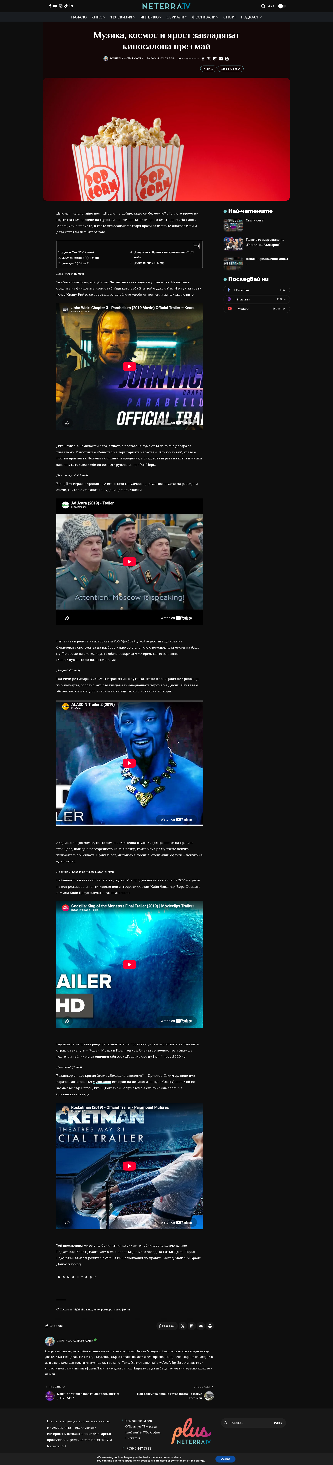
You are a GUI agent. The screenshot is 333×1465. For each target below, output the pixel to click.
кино (89, 1309)
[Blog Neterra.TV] (166, 6)
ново (117, 1309)
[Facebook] (50, 6)
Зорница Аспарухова (126, 58)
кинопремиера (103, 1309)
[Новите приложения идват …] (233, 263)
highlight (79, 1309)
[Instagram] (60, 6)
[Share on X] (209, 59)
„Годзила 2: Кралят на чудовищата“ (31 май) (164, 254)
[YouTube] (55, 6)
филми (125, 1309)
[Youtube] (257, 309)
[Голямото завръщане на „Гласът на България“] (233, 244)
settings (199, 1461)
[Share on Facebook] (203, 59)
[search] (263, 6)
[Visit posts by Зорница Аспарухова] (105, 58)
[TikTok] (66, 6)
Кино (209, 68)
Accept (225, 1459)
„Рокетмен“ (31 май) (149, 263)
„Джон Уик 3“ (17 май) (77, 252)
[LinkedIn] (71, 6)
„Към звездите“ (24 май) (80, 258)
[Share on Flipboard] (215, 59)
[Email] (221, 59)
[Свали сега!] (233, 225)
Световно (230, 68)
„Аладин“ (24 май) (75, 263)
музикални (102, 1082)
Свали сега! (255, 220)
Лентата (188, 685)
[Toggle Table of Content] (194, 246)
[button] (227, 59)
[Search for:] (248, 1423)
